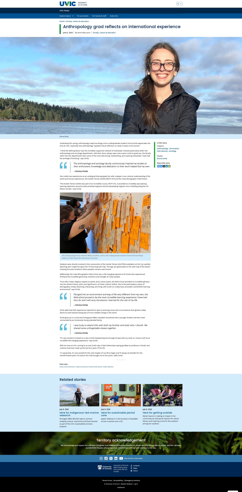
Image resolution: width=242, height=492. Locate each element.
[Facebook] (158, 166)
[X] (164, 166)
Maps (135, 468)
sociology (172, 151)
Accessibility (118, 480)
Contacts (136, 466)
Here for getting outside (157, 412)
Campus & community (82, 367)
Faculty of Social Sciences (95, 367)
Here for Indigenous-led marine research (79, 414)
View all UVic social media (133, 458)
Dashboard (121, 487)
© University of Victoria (112, 484)
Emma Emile (162, 158)
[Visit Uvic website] (68, 3)
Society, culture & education (77, 21)
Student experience (108, 367)
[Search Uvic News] (179, 4)
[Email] (169, 166)
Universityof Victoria (82, 4)
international (162, 151)
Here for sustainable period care (118, 414)
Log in (136, 484)
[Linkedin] (166, 166)
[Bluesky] (161, 166)
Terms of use (107, 480)
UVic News (64, 10)
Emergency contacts (132, 480)
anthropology (162, 148)
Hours (135, 471)
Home (62, 21)
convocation (174, 148)
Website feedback (126, 484)
